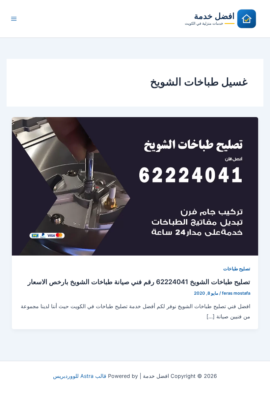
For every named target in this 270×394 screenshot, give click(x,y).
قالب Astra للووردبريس (79, 376)
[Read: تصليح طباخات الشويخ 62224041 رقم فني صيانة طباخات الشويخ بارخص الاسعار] (135, 186)
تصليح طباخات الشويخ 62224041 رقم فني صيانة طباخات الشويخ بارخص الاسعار (139, 282)
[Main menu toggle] (14, 19)
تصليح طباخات (236, 268)
